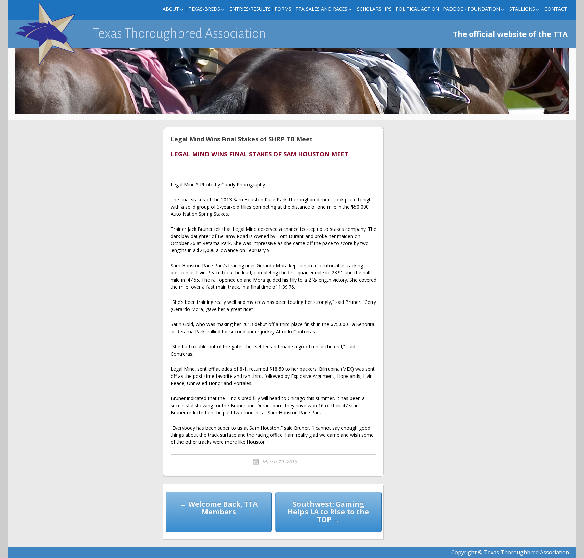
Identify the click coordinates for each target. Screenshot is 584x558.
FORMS (283, 9)
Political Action (417, 9)
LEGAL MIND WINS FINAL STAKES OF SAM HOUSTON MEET (259, 154)
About (171, 9)
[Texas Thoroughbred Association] (48, 34)
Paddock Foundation (471, 9)
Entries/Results (250, 9)
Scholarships (374, 9)
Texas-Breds (204, 9)
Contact (555, 9)
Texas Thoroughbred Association (179, 33)
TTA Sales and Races (321, 9)
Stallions (522, 9)
